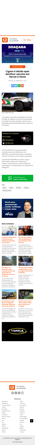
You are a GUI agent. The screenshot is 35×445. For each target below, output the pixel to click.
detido (11, 188)
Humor (3, 418)
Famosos (22, 412)
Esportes (22, 411)
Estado (4, 412)
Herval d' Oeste (6, 416)
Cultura (4, 407)
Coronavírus (23, 405)
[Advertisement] (17, 17)
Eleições (22, 409)
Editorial (22, 407)
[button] (31, 53)
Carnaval (22, 403)
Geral (21, 414)
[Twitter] (12, 393)
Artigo (21, 401)
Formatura (4, 414)
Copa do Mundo (6, 405)
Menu (29, 40)
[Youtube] (22, 393)
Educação (4, 409)
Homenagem (23, 416)
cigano (4, 188)
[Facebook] (16, 393)
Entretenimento (6, 411)
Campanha (5, 403)
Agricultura (5, 401)
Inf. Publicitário (24, 418)
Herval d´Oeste (7, 190)
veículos (26, 188)
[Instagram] (19, 393)
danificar (18, 188)
